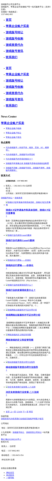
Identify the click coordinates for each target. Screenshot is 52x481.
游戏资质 (18, 198)
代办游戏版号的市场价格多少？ (19, 159)
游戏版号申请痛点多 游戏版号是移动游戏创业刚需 (27, 163)
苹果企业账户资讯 (13, 137)
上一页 (13, 412)
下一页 (26, 412)
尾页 (31, 412)
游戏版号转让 (14, 32)
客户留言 (40, 419)
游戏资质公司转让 (34, 432)
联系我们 (11, 57)
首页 (9, 19)
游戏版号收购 (14, 38)
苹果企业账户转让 (13, 133)
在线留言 (24, 419)
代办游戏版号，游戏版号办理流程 (20, 154)
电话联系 (10, 475)
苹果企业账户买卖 (17, 26)
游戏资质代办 (14, 44)
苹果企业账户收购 (13, 128)
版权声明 (32, 419)
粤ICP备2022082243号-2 (11, 439)
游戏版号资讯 (14, 50)
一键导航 (10, 478)
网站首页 (10, 473)
